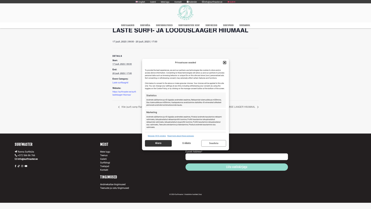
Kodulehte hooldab (193, 194)
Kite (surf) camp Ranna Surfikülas (138, 106)
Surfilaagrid (127, 25)
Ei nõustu (186, 143)
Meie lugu (165, 2)
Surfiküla (145, 25)
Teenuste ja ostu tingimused (114, 188)
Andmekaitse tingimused (113, 184)
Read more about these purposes (180, 136)
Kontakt (178, 2)
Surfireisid (211, 25)
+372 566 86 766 (26, 155)
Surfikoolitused (164, 25)
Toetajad (104, 166)
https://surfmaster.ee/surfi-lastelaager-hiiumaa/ (124, 93)
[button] (224, 62)
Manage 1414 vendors (157, 136)
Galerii (153, 2)
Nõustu (158, 143)
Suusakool (244, 25)
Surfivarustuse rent (189, 25)
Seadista (213, 143)
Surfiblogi (105, 162)
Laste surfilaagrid (120, 82)
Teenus (104, 155)
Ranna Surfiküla (25, 151)
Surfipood (228, 25)
